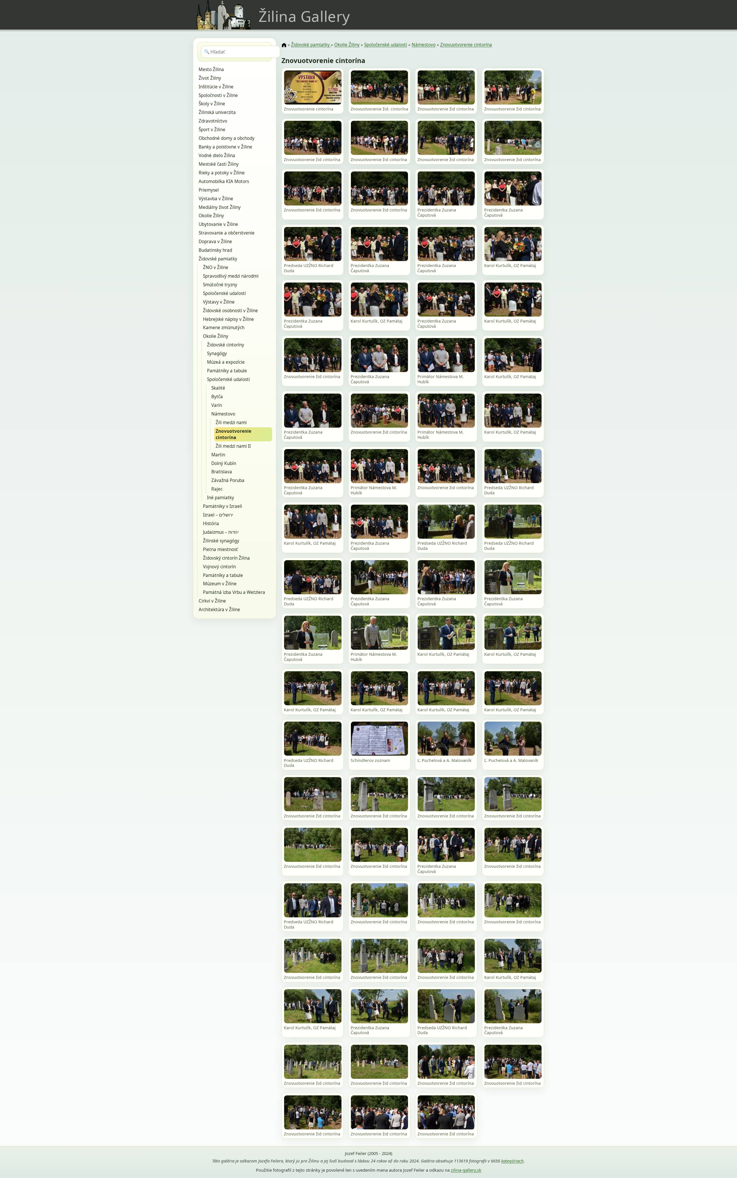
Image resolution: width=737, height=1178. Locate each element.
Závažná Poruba (227, 480)
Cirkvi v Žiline (212, 601)
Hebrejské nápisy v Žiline (228, 319)
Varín (216, 405)
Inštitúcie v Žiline (216, 87)
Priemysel (209, 190)
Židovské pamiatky (218, 259)
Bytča (217, 397)
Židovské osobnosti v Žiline (230, 311)
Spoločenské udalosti (224, 293)
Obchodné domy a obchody (226, 138)
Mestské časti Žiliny (219, 164)
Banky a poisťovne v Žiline (225, 147)
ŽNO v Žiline (215, 267)
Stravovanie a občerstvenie (226, 233)
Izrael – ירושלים (218, 515)
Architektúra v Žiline (219, 610)
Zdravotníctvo (213, 121)
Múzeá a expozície (226, 362)
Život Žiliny (210, 78)
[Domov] (284, 45)
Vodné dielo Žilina (217, 156)
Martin (218, 455)
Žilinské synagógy (221, 541)
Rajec (217, 489)
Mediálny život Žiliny (220, 207)
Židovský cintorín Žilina (226, 558)
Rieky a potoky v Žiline (222, 173)
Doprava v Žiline (215, 242)
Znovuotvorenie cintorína (233, 434)
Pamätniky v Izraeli (222, 506)
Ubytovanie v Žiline (218, 224)
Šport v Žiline (212, 130)
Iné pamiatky (220, 498)
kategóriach (512, 1161)
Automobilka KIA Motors (224, 181)
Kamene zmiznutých (223, 328)
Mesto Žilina (211, 69)
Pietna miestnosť (220, 549)
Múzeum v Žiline (220, 584)
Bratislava (221, 472)
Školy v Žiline (212, 104)
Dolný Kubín (223, 463)
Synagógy (217, 353)
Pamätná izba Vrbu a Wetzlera (234, 592)
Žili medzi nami (231, 423)
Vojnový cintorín (219, 567)
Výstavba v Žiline (216, 199)
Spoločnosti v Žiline (218, 95)
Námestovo (223, 414)
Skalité (218, 388)
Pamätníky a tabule (227, 371)
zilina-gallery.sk (466, 1170)
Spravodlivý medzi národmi (231, 276)
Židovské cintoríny (225, 345)
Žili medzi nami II (233, 446)
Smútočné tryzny (220, 285)
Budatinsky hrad (215, 250)
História (211, 524)
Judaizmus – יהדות (221, 532)
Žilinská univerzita (217, 112)
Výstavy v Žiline (219, 302)
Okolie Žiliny (211, 216)
